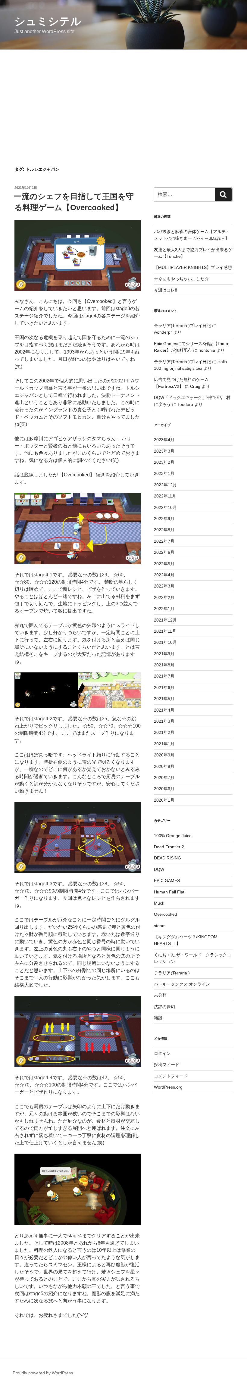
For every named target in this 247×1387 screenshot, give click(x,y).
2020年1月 (164, 800)
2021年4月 (164, 710)
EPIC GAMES (167, 880)
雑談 (158, 1017)
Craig (195, 386)
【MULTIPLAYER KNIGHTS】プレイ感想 (193, 267)
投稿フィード (166, 1064)
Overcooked (165, 914)
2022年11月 (165, 496)
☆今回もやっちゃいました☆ (181, 278)
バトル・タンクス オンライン (182, 984)
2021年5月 (164, 698)
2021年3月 (164, 721)
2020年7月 (164, 777)
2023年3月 (164, 451)
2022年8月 (164, 529)
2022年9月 (164, 518)
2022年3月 (164, 586)
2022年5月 (164, 563)
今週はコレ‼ (165, 290)
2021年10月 (165, 642)
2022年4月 (164, 574)
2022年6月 (164, 552)
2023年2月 (164, 462)
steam (160, 925)
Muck (159, 903)
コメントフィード (171, 1076)
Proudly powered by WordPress (43, 1372)
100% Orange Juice (173, 835)
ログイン (162, 1053)
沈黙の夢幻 (164, 1006)
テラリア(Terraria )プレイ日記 (182, 325)
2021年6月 (164, 687)
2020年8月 (164, 766)
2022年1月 (164, 608)
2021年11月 (165, 631)
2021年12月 (165, 620)
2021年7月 (164, 676)
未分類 (160, 995)
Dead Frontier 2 (169, 846)
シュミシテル (47, 21)
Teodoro (185, 404)
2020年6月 (164, 788)
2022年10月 (165, 507)
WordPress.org (168, 1087)
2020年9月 (164, 755)
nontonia (207, 350)
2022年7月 (164, 541)
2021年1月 (164, 743)
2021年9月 (164, 653)
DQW (159, 869)
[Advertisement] (123, 95)
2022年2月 (164, 597)
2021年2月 (164, 732)
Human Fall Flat (169, 892)
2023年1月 (164, 473)
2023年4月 (164, 439)
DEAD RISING (167, 858)
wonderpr (163, 332)
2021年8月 (164, 664)
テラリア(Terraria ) (172, 973)
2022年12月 (165, 484)
